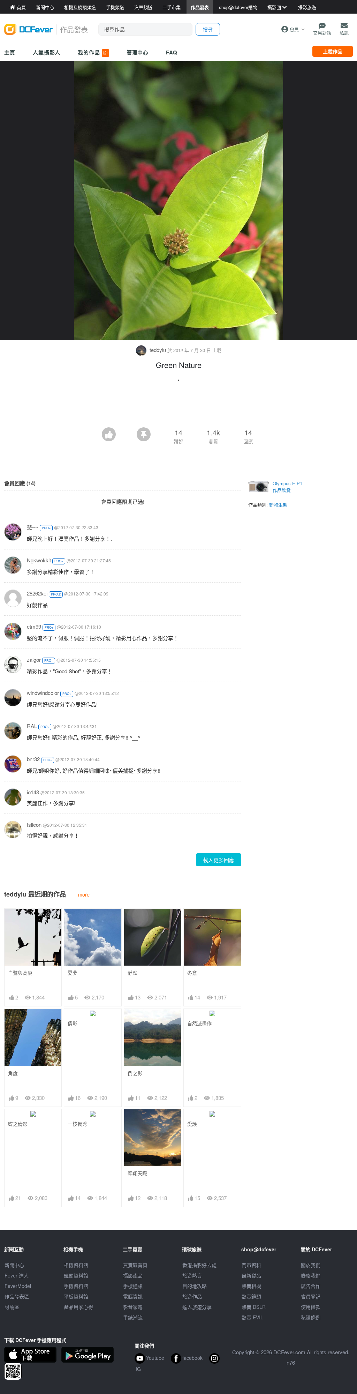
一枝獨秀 (77, 1124)
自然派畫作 (199, 1023)
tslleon (34, 824)
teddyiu (157, 349)
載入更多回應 (218, 859)
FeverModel (18, 1285)
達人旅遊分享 (197, 1306)
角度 (13, 1073)
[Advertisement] (178, 408)
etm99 (34, 626)
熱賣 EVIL (252, 1317)
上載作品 (332, 51)
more (84, 894)
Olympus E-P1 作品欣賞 (287, 487)
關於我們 (310, 1264)
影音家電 (133, 1306)
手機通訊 (133, 1285)
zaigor (34, 659)
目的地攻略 (194, 1285)
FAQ (171, 52)
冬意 (192, 972)
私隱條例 (310, 1317)
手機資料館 (76, 1285)
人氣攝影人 (47, 52)
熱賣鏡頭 (251, 1296)
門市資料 (251, 1264)
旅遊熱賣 (192, 1275)
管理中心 (138, 52)
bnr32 (33, 759)
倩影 (72, 1023)
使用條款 (310, 1306)
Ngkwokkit (39, 560)
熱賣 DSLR (254, 1306)
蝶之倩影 (18, 1124)
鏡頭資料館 (76, 1275)
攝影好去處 (199, 1264)
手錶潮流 (133, 1317)
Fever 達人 (17, 1275)
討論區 (12, 1306)
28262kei (37, 593)
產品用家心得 (78, 1306)
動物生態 (278, 504)
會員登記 (310, 1296)
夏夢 (72, 972)
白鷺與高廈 (20, 972)
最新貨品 (251, 1275)
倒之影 (135, 1073)
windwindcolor (43, 692)
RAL (32, 725)
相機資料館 (76, 1264)
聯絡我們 (310, 1275)
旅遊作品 (192, 1296)
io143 (33, 792)
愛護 (192, 1124)
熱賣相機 (251, 1285)
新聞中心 (14, 1264)
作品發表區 (17, 1296)
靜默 (132, 972)
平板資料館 (76, 1296)
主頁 (9, 52)
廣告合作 (310, 1285)
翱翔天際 (137, 1173)
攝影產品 (133, 1275)
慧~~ (32, 527)
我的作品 (93, 52)
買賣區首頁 (135, 1264)
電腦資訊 (133, 1296)
